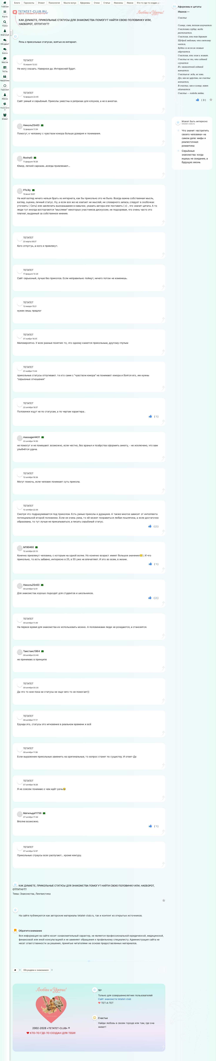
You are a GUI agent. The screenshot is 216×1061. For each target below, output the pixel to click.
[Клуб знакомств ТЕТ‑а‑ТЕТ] (15, 970)
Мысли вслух (70, 3)
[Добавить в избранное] (163, 900)
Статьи (106, 3)
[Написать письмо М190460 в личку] (36, 547)
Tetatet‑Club (57, 1028)
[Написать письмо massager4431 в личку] (42, 437)
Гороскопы (29, 3)
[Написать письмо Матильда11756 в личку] (44, 813)
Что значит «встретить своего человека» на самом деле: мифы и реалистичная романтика (195, 138)
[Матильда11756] (19, 815)
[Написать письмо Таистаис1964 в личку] (42, 651)
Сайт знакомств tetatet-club (114, 999)
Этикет (41, 3)
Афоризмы (85, 3)
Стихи (97, 3)
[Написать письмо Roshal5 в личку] (35, 157)
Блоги (17, 3)
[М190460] (19, 549)
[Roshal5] (19, 160)
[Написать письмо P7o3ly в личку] (33, 190)
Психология (54, 3)
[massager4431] (19, 439)
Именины (118, 3)
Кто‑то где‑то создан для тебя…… (153, 3)
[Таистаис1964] (19, 653)
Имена (130, 3)
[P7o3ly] (19, 192)
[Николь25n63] (19, 128)
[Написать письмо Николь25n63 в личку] (42, 125)
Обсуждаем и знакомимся (35, 970)
